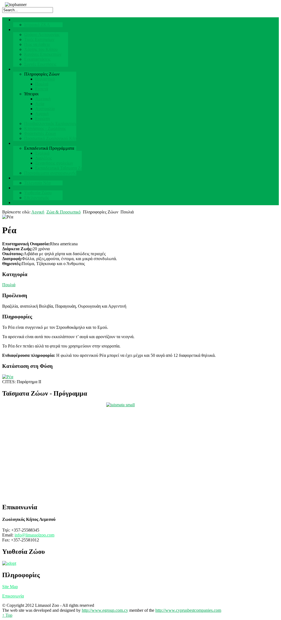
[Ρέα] (7, 376)
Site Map (10, 586)
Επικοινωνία (13, 596)
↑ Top (7, 615)
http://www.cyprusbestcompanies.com (188, 610)
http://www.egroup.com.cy (105, 610)
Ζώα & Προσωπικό (63, 212)
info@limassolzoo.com (34, 535)
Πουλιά (8, 284)
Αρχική (37, 212)
